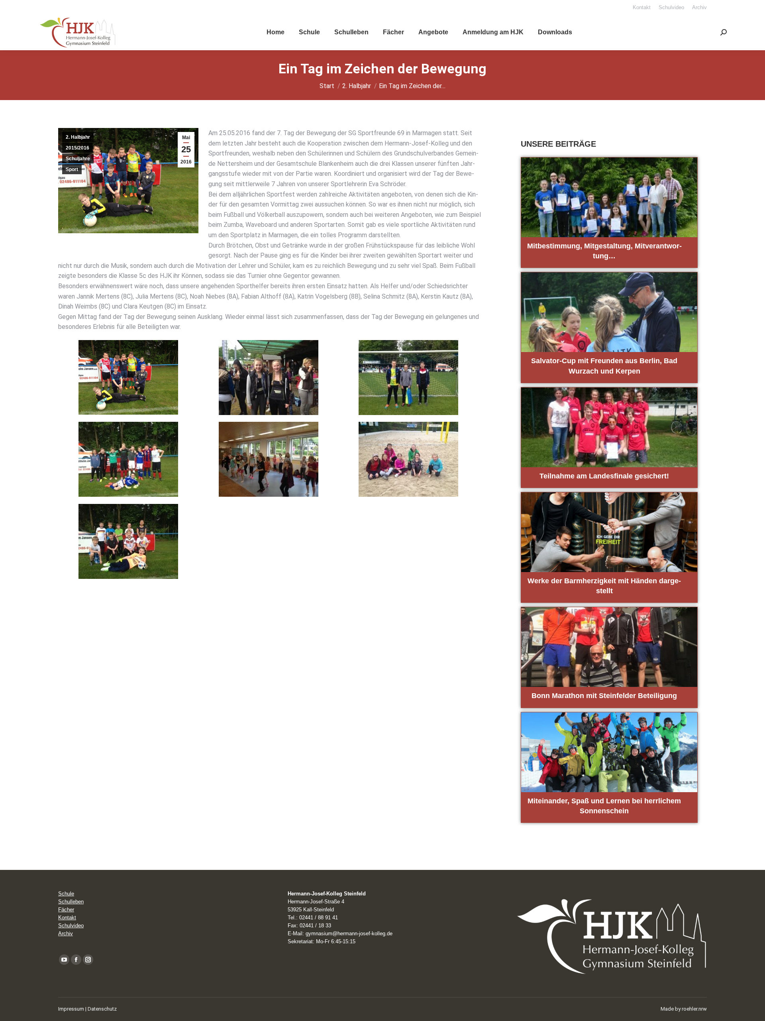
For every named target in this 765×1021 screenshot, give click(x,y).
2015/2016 (77, 148)
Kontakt (67, 918)
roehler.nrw (694, 1009)
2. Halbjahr (78, 137)
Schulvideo (71, 926)
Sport (72, 169)
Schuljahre (78, 158)
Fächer (66, 910)
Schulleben (71, 902)
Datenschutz (102, 1009)
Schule (66, 894)
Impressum (71, 1009)
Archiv (65, 933)
